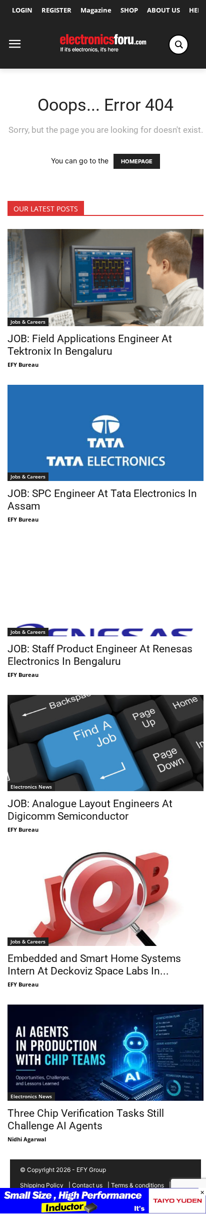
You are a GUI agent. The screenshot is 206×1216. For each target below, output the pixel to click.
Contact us (87, 1185)
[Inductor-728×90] (103, 1210)
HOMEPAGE (136, 161)
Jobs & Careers (28, 321)
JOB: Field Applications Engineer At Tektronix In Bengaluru (90, 345)
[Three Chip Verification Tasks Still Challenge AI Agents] (106, 1053)
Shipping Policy (42, 1185)
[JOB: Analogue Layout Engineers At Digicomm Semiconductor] (106, 743)
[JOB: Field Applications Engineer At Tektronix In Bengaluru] (106, 277)
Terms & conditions (137, 1185)
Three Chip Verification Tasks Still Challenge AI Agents (86, 1119)
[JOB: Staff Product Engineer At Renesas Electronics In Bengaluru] (106, 588)
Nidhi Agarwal (27, 1139)
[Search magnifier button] (179, 45)
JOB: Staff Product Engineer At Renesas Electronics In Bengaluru (100, 655)
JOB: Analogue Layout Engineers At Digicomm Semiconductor (90, 810)
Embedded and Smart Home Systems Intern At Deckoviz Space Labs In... (94, 964)
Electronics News (31, 786)
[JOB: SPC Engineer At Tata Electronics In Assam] (106, 433)
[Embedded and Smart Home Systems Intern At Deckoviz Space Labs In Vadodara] (106, 898)
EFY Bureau (23, 364)
